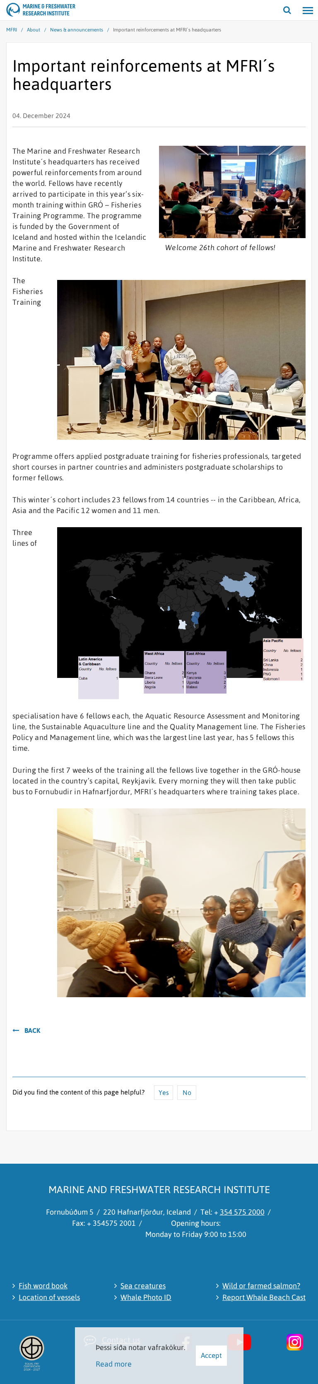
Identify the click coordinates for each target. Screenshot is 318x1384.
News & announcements (76, 30)
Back (32, 1030)
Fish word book (43, 1285)
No (187, 1092)
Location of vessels (49, 1297)
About (33, 30)
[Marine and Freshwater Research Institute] (16, 10)
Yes (164, 1092)
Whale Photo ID (145, 1297)
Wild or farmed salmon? (261, 1285)
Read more (114, 1364)
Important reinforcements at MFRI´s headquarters (167, 30)
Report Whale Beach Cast (264, 1297)
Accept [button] (211, 1355)
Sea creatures (143, 1285)
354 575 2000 (242, 1212)
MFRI (11, 30)
